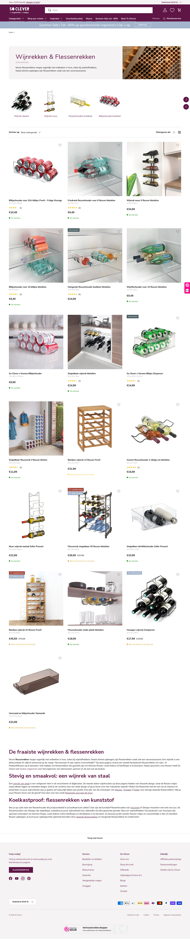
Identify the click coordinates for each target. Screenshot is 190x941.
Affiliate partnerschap (170, 859)
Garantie (86, 875)
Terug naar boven (95, 838)
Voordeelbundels (74, 18)
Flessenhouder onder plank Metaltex (86, 630)
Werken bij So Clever (170, 869)
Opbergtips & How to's (131, 875)
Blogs (123, 880)
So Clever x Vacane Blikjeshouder (25, 373)
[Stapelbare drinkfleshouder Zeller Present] (154, 515)
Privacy (156, 915)
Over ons (124, 859)
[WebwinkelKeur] (95, 929)
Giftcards (124, 869)
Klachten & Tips (133, 915)
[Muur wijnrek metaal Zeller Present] (36, 515)
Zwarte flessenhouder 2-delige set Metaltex (148, 460)
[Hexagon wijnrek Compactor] (154, 598)
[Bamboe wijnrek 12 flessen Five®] (95, 428)
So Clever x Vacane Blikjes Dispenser (145, 373)
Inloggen (86, 886)
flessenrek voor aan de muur (78, 792)
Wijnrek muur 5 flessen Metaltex (143, 200)
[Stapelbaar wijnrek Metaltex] (95, 342)
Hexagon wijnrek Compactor (141, 630)
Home (11, 32)
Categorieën (15, 18)
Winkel (123, 891)
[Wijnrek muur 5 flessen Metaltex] (154, 169)
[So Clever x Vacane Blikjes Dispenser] (154, 342)
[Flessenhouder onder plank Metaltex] (95, 598)
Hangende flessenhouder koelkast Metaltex (89, 287)
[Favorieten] (172, 10)
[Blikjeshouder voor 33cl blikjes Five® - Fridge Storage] (36, 169)
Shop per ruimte (35, 18)
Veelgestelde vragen (92, 880)
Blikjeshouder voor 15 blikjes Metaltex (27, 287)
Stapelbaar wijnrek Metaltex (82, 373)
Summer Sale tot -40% (107, 18)
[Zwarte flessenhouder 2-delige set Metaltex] (154, 428)
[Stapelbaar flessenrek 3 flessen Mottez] (36, 428)
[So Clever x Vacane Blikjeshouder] (36, 342)
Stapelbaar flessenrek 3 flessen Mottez (28, 460)
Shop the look (127, 864)
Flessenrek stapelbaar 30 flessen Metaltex (88, 546)
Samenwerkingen (168, 864)
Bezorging (87, 864)
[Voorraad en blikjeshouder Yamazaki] (36, 682)
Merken (156, 18)
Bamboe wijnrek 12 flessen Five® (84, 460)
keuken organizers (28, 769)
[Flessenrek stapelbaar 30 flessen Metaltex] (95, 515)
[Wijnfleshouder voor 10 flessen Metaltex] (154, 255)
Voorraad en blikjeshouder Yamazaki (27, 713)
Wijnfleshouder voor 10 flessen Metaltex (147, 287)
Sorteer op (14, 132)
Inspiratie (54, 18)
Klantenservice (21, 870)
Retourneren (88, 869)
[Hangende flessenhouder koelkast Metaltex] (95, 255)
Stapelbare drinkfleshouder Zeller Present (147, 546)
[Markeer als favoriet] (60, 145)
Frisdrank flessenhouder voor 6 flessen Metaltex (91, 200)
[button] (179, 10)
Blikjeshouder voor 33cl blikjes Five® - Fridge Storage (35, 200)
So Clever (18, 915)
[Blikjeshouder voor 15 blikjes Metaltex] (36, 255)
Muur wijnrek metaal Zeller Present (26, 546)
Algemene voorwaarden (172, 915)
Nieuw (89, 18)
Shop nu (142, 25)
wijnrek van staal (21, 783)
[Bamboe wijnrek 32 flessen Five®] (36, 598)
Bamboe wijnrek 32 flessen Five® (25, 630)
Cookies (146, 915)
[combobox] (99, 10)
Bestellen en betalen (92, 859)
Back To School (128, 18)
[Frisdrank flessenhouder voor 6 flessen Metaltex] (95, 169)
